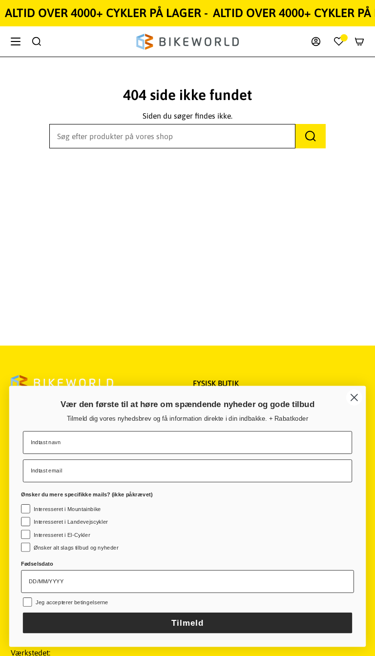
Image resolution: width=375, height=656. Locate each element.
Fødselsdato (37, 564)
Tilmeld (187, 623)
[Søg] (310, 136)
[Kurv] (359, 41)
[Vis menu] (15, 41)
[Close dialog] (354, 398)
